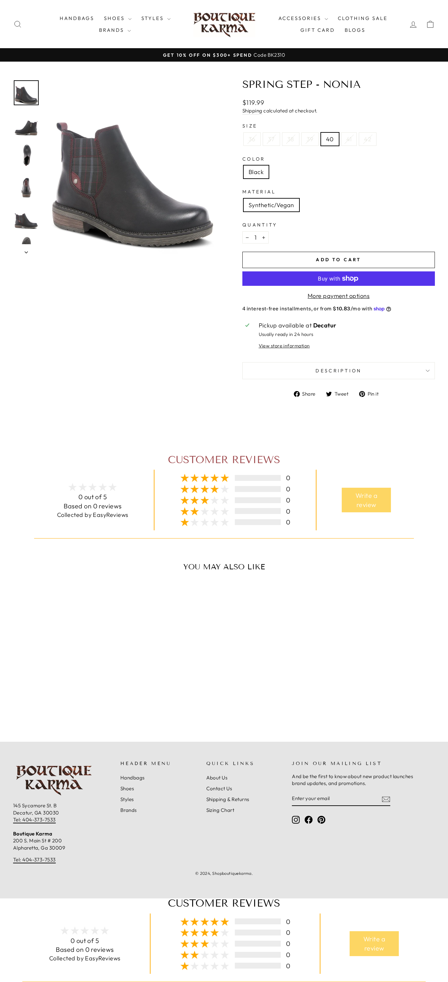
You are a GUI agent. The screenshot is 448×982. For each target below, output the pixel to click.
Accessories (300, 18)
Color (253, 159)
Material (259, 192)
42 (367, 139)
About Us (217, 778)
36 (252, 139)
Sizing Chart (220, 810)
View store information (284, 346)
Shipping (252, 111)
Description (339, 371)
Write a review (366, 500)
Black (256, 172)
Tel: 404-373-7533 (34, 819)
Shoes (115, 18)
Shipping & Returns (227, 799)
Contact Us (219, 788)
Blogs (355, 30)
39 (310, 139)
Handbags (77, 18)
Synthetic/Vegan (271, 205)
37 (271, 139)
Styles (153, 18)
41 (349, 139)
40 (330, 139)
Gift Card (317, 30)
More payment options (339, 296)
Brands (112, 30)
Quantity (259, 225)
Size (249, 126)
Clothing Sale (363, 18)
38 (290, 139)
